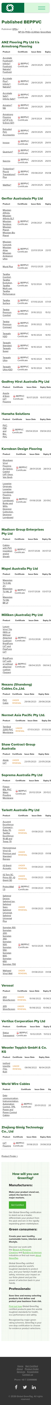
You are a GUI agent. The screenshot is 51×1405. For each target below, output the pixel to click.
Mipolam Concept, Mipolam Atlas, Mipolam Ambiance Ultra (8, 250)
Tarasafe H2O (7, 335)
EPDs (15, 29)
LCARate (35, 32)
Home (20, 1366)
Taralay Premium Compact (7, 324)
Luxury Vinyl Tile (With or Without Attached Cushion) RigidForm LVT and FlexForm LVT (8, 639)
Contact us (27, 1374)
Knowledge (33, 1371)
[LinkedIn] (34, 1387)
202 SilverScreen (9, 998)
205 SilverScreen (9, 1008)
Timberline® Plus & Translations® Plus (9, 173)
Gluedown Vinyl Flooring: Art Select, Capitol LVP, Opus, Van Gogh (8, 469)
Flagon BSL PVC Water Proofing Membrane (8, 792)
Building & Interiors (32, 1252)
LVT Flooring (7, 1144)
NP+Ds (21, 32)
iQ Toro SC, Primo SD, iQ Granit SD (9, 877)
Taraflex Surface (6, 302)
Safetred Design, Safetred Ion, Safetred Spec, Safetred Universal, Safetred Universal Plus (9, 908)
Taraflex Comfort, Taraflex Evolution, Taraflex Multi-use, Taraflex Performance (9, 284)
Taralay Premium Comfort (7, 312)
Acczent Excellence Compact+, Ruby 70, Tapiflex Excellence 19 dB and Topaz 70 (8, 831)
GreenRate (45, 32)
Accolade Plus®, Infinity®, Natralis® (7, 82)
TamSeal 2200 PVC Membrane (8, 729)
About (20, 1369)
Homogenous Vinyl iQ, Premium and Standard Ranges (9, 853)
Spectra (6, 161)
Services (21, 1371)
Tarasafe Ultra (7, 359)
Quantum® (8, 151)
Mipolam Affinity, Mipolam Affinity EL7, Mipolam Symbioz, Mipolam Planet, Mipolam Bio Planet (9, 223)
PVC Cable (5, 701)
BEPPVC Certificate (23, 65)
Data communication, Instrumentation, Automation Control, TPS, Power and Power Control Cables (11, 1105)
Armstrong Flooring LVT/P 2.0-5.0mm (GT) (8, 118)
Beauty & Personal (22, 1249)
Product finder (32, 1369)
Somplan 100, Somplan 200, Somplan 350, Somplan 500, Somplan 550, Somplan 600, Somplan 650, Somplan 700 (9, 946)
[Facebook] (16, 1387)
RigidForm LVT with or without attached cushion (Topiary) (8, 665)
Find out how (15, 1306)
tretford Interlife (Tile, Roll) (6, 1067)
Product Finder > (10, 1156)
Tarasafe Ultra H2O (7, 368)
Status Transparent (8, 1034)
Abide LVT (6, 761)
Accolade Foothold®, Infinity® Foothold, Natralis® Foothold (8, 65)
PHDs (28, 32)
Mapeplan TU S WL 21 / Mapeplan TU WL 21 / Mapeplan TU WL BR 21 (7, 591)
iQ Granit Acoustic (7, 867)
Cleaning (13, 1252)
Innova (6, 142)
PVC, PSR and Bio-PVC (5, 431)
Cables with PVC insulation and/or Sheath (7, 551)
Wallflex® (7, 185)
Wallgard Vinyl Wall (7, 972)
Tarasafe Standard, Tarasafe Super (7, 347)
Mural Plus (8, 266)
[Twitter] (25, 1387)
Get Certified (17, 1205)
